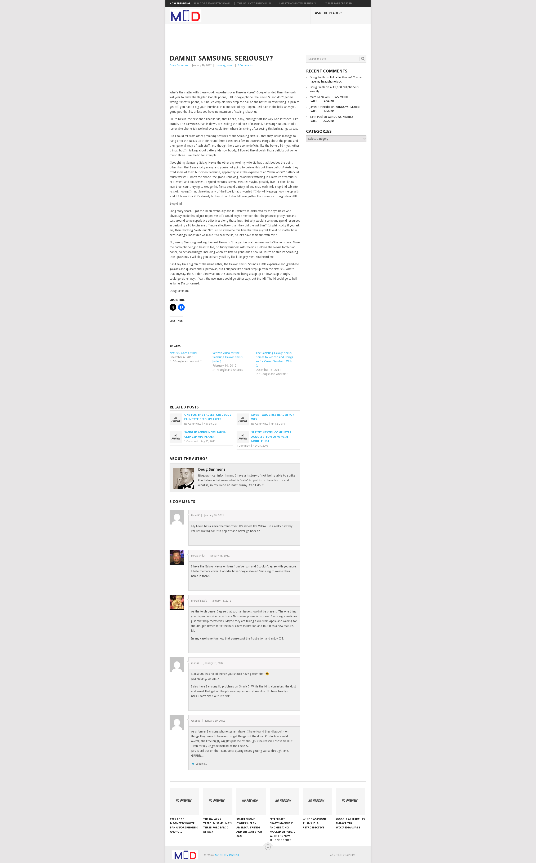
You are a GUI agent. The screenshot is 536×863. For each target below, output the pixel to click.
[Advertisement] (246, 38)
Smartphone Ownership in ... (299, 3)
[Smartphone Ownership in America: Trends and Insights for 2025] (251, 801)
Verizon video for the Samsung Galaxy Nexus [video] (227, 357)
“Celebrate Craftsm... (339, 3)
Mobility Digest (227, 855)
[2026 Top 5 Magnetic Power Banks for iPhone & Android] (184, 801)
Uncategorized (224, 65)
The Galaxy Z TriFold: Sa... (255, 3)
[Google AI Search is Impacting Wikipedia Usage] (350, 801)
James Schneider (320, 107)
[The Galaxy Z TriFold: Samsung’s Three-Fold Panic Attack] (217, 801)
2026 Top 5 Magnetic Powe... (212, 3)
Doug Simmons (179, 65)
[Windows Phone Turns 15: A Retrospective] (317, 801)
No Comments (192, 423)
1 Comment (191, 441)
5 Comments (245, 65)
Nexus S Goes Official (183, 353)
